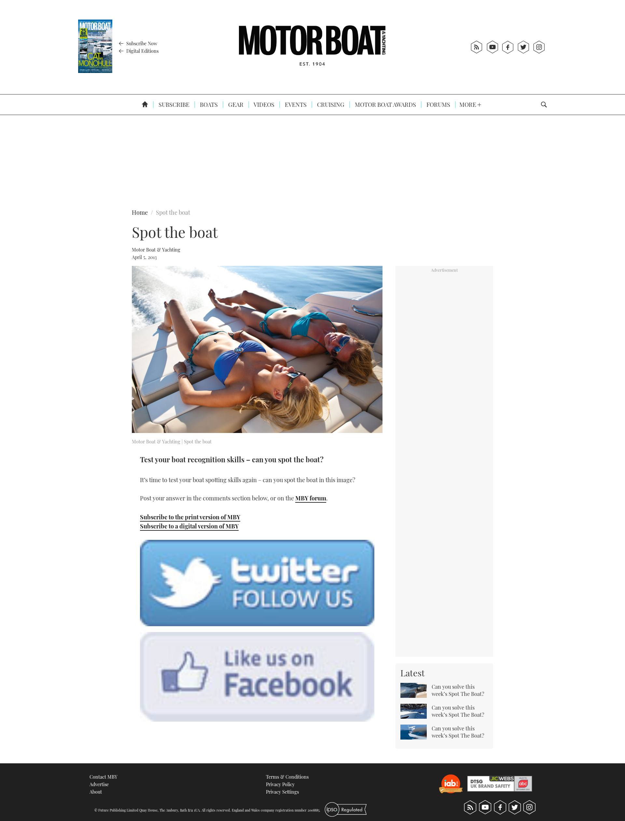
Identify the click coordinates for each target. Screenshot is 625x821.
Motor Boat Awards (385, 104)
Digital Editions (142, 51)
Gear (235, 104)
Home (140, 212)
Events (295, 104)
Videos (263, 104)
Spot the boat (173, 212)
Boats (208, 104)
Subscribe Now (141, 43)
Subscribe (173, 104)
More (468, 104)
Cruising (330, 104)
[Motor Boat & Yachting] (312, 47)
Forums (437, 104)
